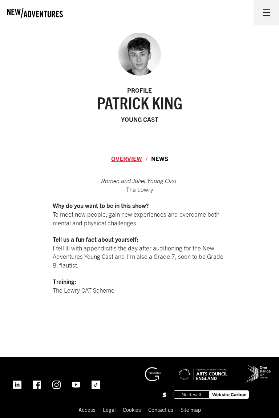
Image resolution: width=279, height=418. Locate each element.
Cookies (132, 409)
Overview (126, 158)
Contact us (160, 409)
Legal (109, 409)
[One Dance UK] (258, 367)
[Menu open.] (266, 12)
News (159, 158)
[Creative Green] (153, 370)
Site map (191, 409)
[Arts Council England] (203, 369)
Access (87, 409)
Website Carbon (229, 394)
